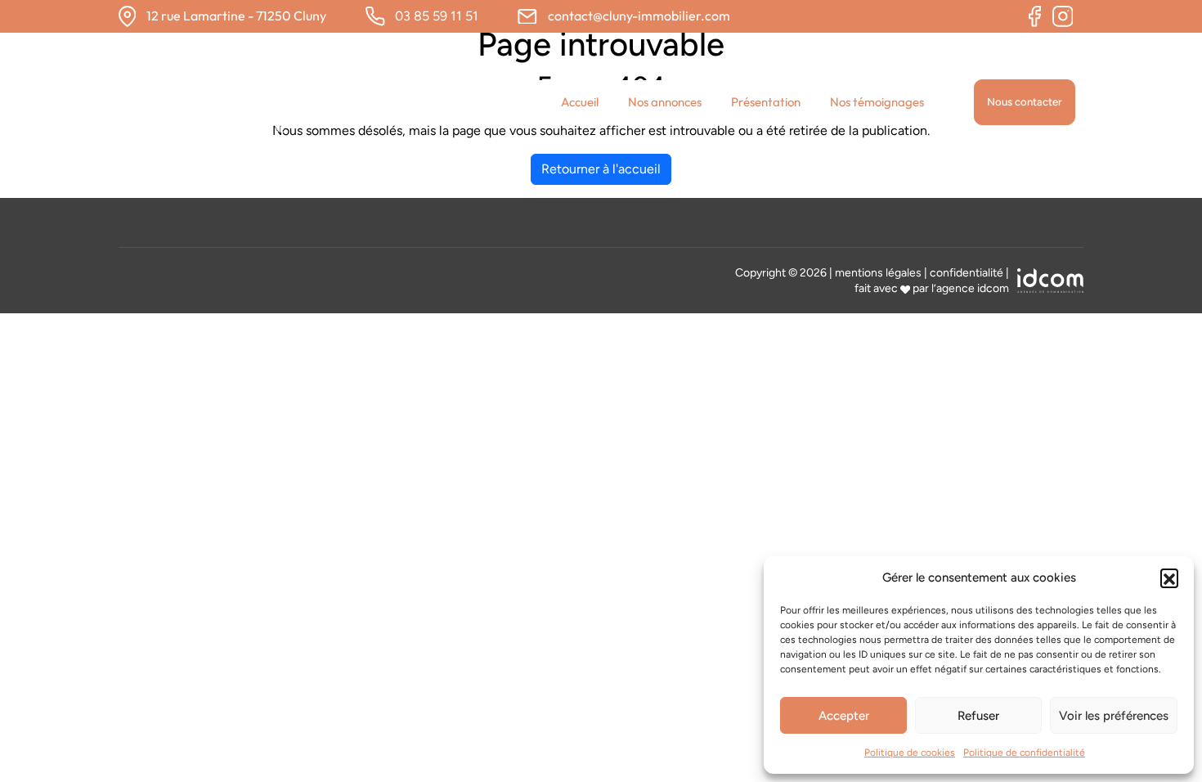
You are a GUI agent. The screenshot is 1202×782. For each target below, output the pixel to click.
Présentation (766, 102)
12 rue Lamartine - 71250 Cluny (236, 15)
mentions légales (878, 273)
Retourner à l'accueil (601, 169)
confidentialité (966, 273)
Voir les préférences (1113, 715)
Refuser (978, 715)
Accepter (844, 715)
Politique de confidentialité (1024, 752)
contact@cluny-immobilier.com (639, 15)
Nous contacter (1024, 102)
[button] (1169, 577)
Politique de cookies (909, 752)
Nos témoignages (877, 102)
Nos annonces (665, 102)
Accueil (580, 102)
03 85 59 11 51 (436, 16)
